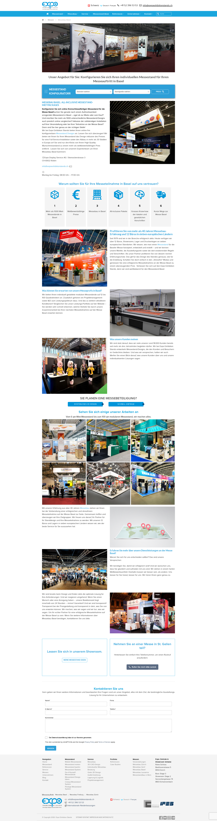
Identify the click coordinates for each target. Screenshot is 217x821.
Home (44, 762)
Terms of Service (104, 742)
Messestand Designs (65, 133)
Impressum (94, 817)
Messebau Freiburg (76, 795)
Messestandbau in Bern (142, 775)
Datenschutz (107, 817)
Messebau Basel (139, 770)
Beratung (91, 770)
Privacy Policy (90, 742)
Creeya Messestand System (72, 783)
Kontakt (148, 14)
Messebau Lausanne (141, 772)
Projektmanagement (96, 780)
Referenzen (117, 14)
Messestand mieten (72, 764)
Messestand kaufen (72, 767)
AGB (100, 817)
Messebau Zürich (139, 764)
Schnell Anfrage (126, 404)
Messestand (57, 14)
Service (85, 14)
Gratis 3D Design (94, 772)
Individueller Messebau (97, 767)
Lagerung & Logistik (95, 778)
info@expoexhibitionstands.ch (157, 5)
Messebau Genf (139, 767)
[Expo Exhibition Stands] (50, 6)
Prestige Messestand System (73, 788)
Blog (44, 778)
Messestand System (73, 770)
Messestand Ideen (101, 14)
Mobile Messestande (73, 762)
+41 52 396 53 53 (129, 5)
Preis (158, 92)
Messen (51, 20)
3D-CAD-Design (94, 764)
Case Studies (115, 764)
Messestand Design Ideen (72, 778)
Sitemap (79, 817)
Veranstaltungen (139, 762)
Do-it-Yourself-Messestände (70, 773)
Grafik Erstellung (94, 775)
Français (113, 6)
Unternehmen (133, 14)
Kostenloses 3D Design (85, 404)
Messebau (72, 14)
